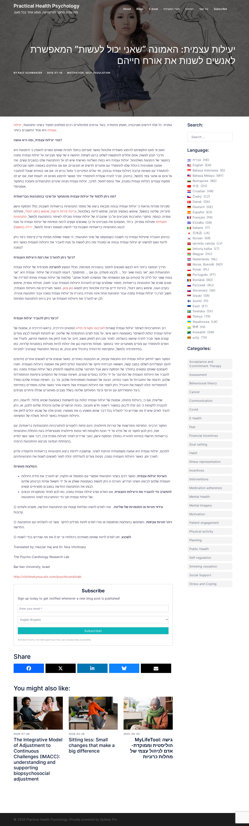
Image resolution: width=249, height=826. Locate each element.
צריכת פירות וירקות (63, 211)
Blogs (140, 8)
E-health (195, 418)
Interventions (198, 479)
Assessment (198, 375)
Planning (195, 540)
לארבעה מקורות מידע (90, 328)
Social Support (200, 575)
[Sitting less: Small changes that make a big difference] (93, 713)
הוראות (189, 8)
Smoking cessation (203, 566)
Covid (193, 409)
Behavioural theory (203, 383)
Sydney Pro (108, 819)
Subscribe (220, 8)
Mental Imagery (200, 505)
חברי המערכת (172, 8)
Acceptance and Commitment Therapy (205, 364)
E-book (153, 8)
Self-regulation (98, 72)
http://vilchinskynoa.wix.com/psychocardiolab (47, 577)
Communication (200, 401)
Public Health (199, 549)
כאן (71, 288)
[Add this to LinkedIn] (92, 668)
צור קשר (203, 8)
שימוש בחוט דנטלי (37, 211)
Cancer (194, 392)
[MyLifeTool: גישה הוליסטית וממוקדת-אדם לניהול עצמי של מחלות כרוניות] (148, 713)
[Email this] (156, 668)
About (127, 8)
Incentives (196, 470)
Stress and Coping (203, 584)
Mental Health (199, 497)
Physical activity (201, 531)
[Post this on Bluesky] (124, 668)
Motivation (75, 72)
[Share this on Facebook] (29, 668)
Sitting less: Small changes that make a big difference (92, 745)
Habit (193, 453)
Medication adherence (205, 488)
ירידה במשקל (23, 227)
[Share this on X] (61, 668)
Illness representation (205, 462)
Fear (192, 427)
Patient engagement (204, 523)
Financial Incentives (203, 436)
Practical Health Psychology (46, 6)
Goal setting (198, 444)
